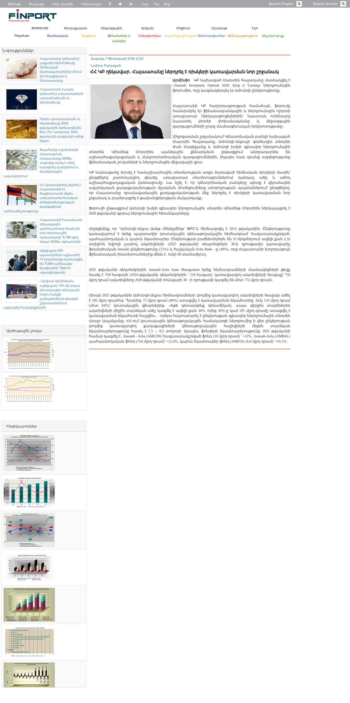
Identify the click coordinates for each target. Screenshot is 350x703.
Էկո (255, 28)
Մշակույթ (219, 28)
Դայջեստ (88, 35)
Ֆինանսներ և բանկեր (119, 38)
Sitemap (14, 3)
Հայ (145, 3)
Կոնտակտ (91, 3)
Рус (157, 3)
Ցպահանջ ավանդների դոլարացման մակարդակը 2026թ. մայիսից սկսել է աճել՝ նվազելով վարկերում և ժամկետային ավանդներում (41, 162)
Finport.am (21, 35)
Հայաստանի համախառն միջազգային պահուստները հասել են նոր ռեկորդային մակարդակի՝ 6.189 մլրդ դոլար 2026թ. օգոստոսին (61, 230)
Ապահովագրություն (181, 35)
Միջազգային (111, 28)
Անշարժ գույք (273, 35)
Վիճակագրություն (242, 35)
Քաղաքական (75, 28)
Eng (167, 3)
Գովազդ (36, 3)
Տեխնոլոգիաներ (211, 35)
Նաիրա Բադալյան (106, 65)
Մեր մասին (62, 3)
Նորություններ (18, 50)
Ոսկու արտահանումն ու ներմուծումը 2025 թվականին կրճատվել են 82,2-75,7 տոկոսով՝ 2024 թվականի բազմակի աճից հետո (62, 129)
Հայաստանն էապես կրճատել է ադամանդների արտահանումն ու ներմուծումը (62, 95)
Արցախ (147, 28)
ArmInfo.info (40, 28)
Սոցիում (183, 28)
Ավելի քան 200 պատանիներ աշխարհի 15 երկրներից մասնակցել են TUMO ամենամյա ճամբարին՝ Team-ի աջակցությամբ (61, 261)
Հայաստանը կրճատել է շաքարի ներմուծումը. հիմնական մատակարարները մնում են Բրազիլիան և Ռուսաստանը (61, 69)
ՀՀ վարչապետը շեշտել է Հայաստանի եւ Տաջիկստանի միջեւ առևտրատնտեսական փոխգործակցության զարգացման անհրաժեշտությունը (42, 197)
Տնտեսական (57, 35)
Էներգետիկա (150, 35)
